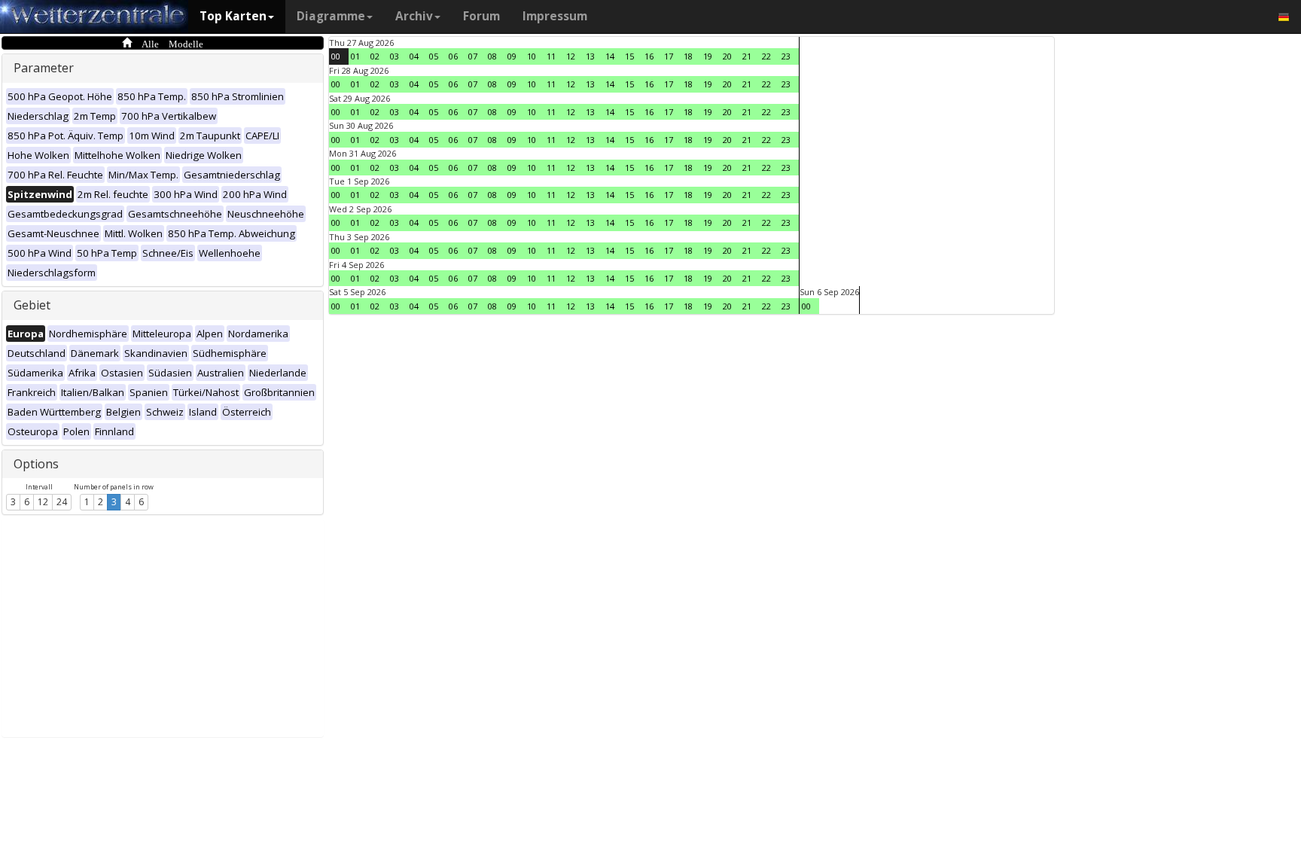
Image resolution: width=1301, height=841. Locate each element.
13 (590, 56)
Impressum (555, 16)
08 (492, 56)
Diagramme (331, 16)
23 (786, 56)
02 (374, 56)
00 (335, 56)
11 (551, 56)
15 (629, 56)
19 (707, 56)
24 (61, 501)
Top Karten (233, 16)
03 (394, 56)
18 (688, 56)
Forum (481, 16)
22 (766, 56)
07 (472, 56)
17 (668, 56)
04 (414, 56)
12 (43, 501)
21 (746, 56)
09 (511, 56)
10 (531, 56)
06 (453, 56)
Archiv (414, 16)
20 (727, 56)
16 (649, 56)
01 (355, 56)
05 (433, 56)
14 (609, 56)
